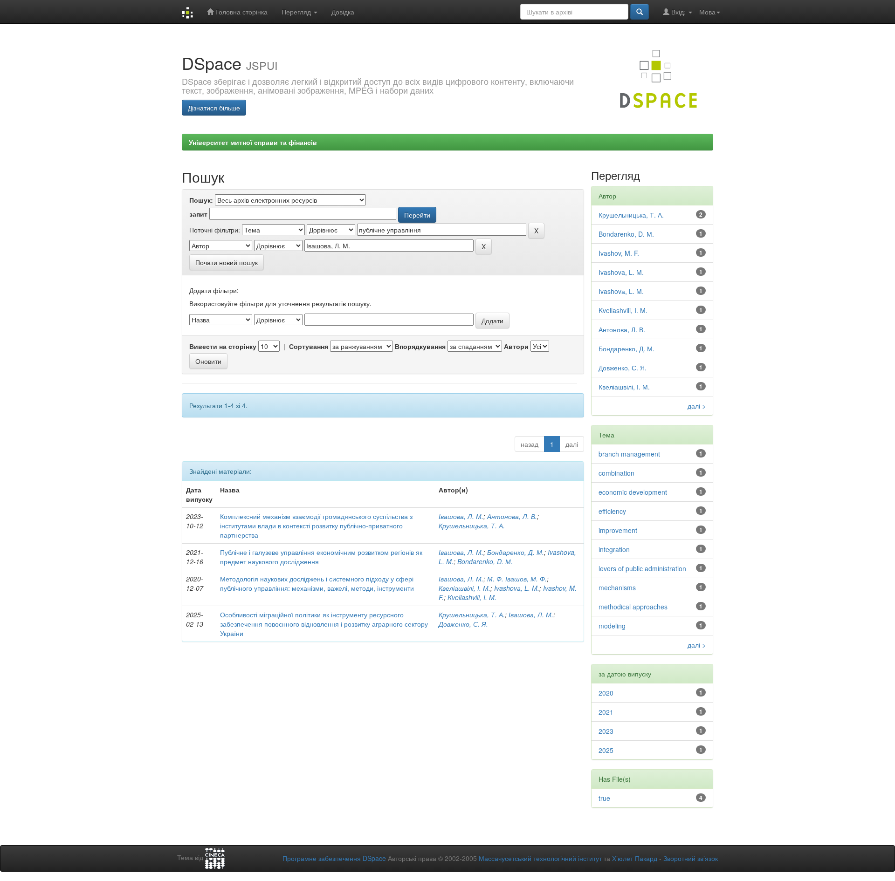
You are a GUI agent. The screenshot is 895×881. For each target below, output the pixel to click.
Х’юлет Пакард (634, 858)
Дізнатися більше (214, 107)
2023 (606, 731)
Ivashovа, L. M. (516, 588)
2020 (606, 692)
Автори (516, 346)
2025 (606, 750)
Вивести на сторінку (222, 346)
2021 (606, 712)
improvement (618, 530)
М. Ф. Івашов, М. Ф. (517, 578)
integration (614, 549)
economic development (633, 492)
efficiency (612, 511)
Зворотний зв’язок (690, 858)
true (604, 798)
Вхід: (678, 11)
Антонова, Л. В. (512, 516)
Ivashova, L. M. (621, 272)
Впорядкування (420, 346)
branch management (629, 453)
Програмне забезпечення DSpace (334, 858)
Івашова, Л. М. (461, 516)
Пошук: (201, 200)
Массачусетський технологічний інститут (540, 858)
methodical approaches (633, 606)
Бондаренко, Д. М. (515, 552)
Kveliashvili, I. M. (472, 597)
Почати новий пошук (226, 262)
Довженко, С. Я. (463, 623)
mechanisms (617, 587)
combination (616, 473)
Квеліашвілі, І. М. (464, 588)
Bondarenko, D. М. (485, 561)
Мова (707, 11)
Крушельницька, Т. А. (472, 525)
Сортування (308, 346)
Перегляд (297, 11)
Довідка (342, 11)
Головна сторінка (240, 11)
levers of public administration (642, 568)
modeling (612, 625)
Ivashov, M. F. (619, 253)
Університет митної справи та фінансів (253, 142)
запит (198, 214)
